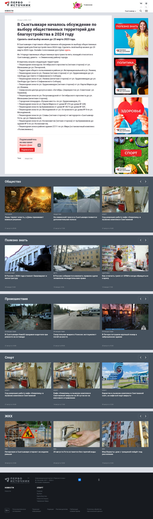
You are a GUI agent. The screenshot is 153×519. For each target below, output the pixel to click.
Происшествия (16, 299)
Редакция (50, 509)
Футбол (39, 493)
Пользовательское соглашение (19, 510)
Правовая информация (36, 510)
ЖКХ (8, 416)
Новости (9, 488)
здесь (67, 50)
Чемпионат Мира (42, 501)
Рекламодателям (62, 509)
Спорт (9, 357)
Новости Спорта (42, 498)
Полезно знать (16, 240)
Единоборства (42, 496)
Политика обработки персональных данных (94, 510)
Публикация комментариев (75, 510)
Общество (29, 158)
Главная (39, 491)
